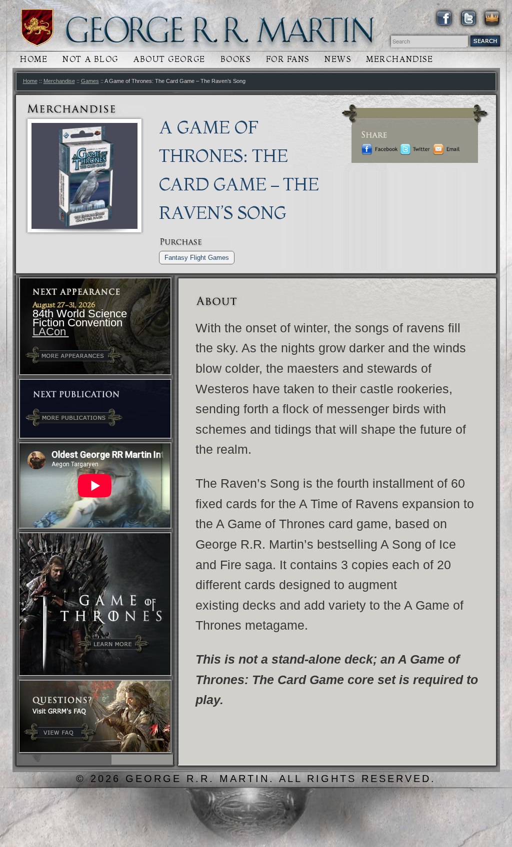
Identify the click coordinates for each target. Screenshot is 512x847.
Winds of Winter (37, 27)
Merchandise (399, 59)
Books (235, 59)
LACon (50, 331)
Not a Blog (90, 59)
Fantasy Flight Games (196, 257)
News (337, 59)
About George (170, 59)
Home (34, 59)
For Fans (288, 59)
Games (90, 81)
